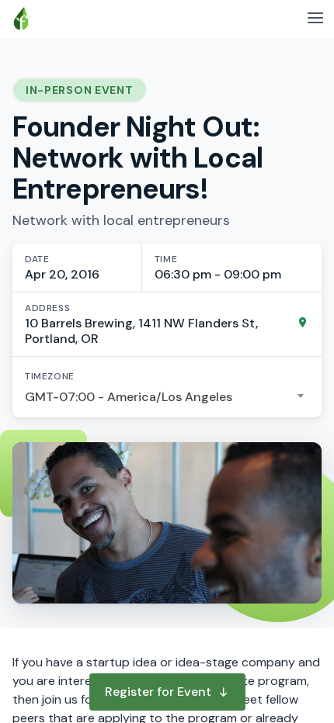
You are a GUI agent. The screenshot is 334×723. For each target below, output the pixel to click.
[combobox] (167, 397)
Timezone (50, 376)
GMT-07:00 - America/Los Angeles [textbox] (128, 397)
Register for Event (158, 691)
